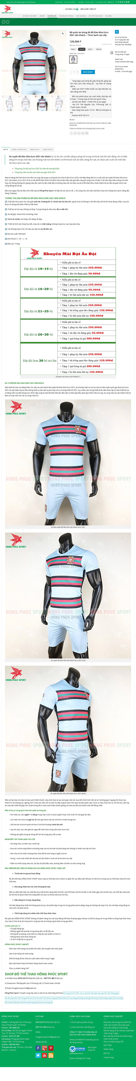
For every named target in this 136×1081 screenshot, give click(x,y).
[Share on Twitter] (75, 133)
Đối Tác (107, 1053)
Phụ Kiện (108, 16)
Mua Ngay (88, 72)
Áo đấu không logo (112, 993)
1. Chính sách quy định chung (81, 1022)
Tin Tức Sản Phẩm (69, 2)
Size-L (90, 49)
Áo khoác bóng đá (51, 998)
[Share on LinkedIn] (87, 133)
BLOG (72, 1075)
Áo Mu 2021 (38, 998)
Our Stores (64, 1075)
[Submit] (117, 32)
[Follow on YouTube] (128, 2)
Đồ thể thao (63, 998)
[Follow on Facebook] (116, 2)
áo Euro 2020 (100, 129)
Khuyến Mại (58, 2)
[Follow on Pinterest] (126, 2)
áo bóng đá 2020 (90, 129)
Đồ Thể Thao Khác (95, 16)
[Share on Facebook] (71, 133)
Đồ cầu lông (118, 998)
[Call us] (124, 2)
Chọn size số (47, 149)
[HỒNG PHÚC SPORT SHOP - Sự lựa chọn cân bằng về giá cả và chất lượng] (12, 9)
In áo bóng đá (74, 998)
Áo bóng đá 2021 (70, 993)
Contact (78, 1075)
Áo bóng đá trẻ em (66, 16)
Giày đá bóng (85, 998)
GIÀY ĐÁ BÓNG (81, 16)
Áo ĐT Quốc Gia (90, 123)
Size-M (81, 49)
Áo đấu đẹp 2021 (11, 998)
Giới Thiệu (108, 1045)
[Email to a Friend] (79, 133)
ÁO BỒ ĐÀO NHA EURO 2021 (40, 198)
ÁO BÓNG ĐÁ (51, 16)
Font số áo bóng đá (45, 1002)
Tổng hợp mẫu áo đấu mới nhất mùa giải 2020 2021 (35, 172)
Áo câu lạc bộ (82, 993)
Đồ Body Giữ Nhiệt (30, 16)
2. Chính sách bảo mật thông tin (82, 1027)
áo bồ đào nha (79, 129)
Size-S (73, 49)
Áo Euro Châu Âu (101, 123)
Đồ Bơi (42, 16)
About (56, 1075)
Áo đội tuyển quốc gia (96, 993)
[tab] (6, 149)
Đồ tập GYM (18, 1002)
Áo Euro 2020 (90, 2)
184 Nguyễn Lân (22, 983)
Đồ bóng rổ (95, 998)
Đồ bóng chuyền (106, 998)
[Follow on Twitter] (120, 2)
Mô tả (5, 149)
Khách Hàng (108, 1049)
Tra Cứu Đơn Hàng (101, 2)
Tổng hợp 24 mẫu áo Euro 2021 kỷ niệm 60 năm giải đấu (36, 168)
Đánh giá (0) (34, 149)
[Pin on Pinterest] (83, 133)
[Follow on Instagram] (118, 2)
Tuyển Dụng (109, 1057)
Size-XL (98, 49)
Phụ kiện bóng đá (30, 1002)
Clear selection (107, 44)
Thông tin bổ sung (19, 149)
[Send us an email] (122, 2)
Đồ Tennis (9, 1002)
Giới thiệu (81, 2)
